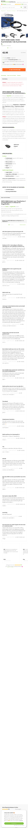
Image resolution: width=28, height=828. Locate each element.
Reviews (19, 75)
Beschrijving (3, 75)
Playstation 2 (3, 10)
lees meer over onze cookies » (19, 825)
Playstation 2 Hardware (11, 10)
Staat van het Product (11, 75)
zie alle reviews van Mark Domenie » (13, 325)
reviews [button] (24, 4)
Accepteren (14, 823)
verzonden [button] (6, 4)
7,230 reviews (10, 566)
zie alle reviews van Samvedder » (12, 517)
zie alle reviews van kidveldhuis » (12, 469)
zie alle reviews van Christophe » (12, 393)
